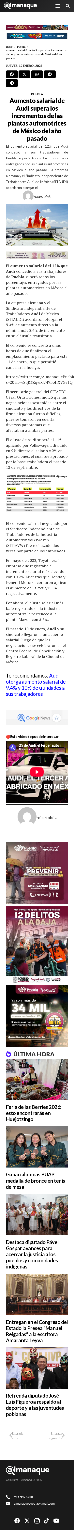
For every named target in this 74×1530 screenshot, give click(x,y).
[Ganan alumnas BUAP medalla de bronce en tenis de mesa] (37, 1147)
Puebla (37, 94)
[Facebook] (17, 1521)
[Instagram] (37, 1521)
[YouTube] (56, 1521)
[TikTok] (46, 1521)
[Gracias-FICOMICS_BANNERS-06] (37, 36)
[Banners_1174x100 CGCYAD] (37, 27)
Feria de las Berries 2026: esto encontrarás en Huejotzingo (33, 1113)
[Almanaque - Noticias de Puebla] (20, 5)
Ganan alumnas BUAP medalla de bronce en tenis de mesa (35, 1180)
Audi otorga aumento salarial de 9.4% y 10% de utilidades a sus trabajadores (36, 684)
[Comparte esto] (12, 74)
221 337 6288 (23, 1497)
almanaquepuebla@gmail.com (34, 1503)
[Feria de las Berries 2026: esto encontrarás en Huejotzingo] (37, 1079)
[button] (57, 6)
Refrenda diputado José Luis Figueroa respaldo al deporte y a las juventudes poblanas (35, 1404)
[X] (27, 1521)
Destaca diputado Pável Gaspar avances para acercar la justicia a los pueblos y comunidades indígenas (32, 1254)
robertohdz (42, 196)
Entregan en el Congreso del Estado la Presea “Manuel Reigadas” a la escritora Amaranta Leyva (37, 1331)
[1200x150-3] (37, 255)
